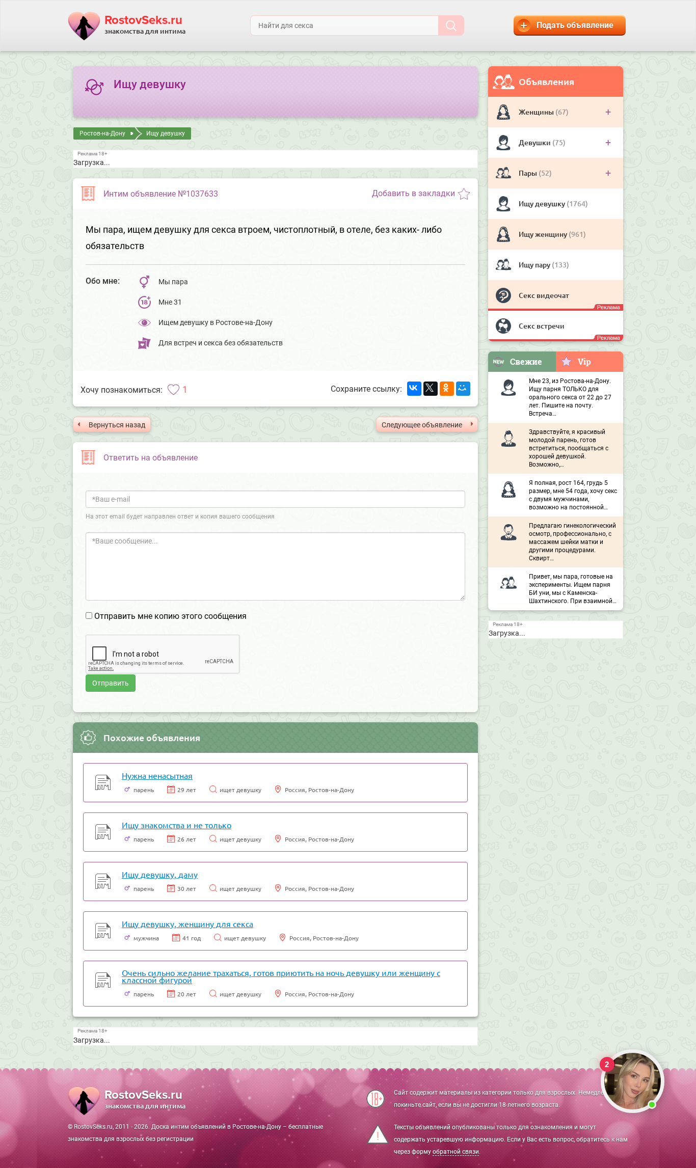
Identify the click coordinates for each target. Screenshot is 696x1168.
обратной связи (456, 1151)
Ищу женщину (544, 234)
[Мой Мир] (463, 389)
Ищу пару (535, 264)
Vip (584, 361)
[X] (430, 389)
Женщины (537, 112)
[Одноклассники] (447, 389)
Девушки (535, 142)
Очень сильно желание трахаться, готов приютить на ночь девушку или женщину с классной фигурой (281, 976)
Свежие (526, 361)
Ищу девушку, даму (160, 874)
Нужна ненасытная (157, 775)
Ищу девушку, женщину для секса (187, 923)
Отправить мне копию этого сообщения (170, 616)
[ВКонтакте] (414, 389)
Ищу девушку (543, 203)
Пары (529, 173)
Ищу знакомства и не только (176, 825)
